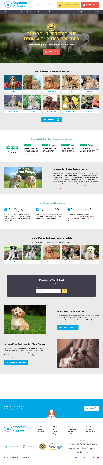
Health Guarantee (73, 434)
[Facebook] (76, 457)
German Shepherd (70, 111)
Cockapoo (32, 111)
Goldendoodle (51, 91)
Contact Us (90, 408)
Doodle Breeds (51, 262)
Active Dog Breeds (13, 262)
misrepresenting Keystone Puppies (74, 451)
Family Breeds (71, 262)
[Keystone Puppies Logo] (15, 429)
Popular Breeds (26, 12)
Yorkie (90, 111)
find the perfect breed (45, 214)
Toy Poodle (90, 91)
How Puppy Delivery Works (16, 363)
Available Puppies (11, 12)
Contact (95, 12)
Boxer (70, 91)
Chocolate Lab (51, 111)
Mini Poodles (32, 91)
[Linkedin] (93, 457)
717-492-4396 (14, 446)
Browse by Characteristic (46, 12)
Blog (54, 434)
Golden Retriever (13, 111)
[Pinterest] (89, 457)
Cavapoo (13, 91)
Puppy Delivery (73, 427)
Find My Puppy (52, 52)
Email (38, 287)
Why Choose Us (83, 12)
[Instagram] (80, 457)
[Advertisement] (51, 386)
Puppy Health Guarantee (67, 328)
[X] (85, 457)
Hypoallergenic (89, 262)
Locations (56, 431)
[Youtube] (98, 457)
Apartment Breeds (32, 262)
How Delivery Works (66, 12)
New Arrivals (41, 431)
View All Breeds (50, 120)
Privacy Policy (25, 457)
